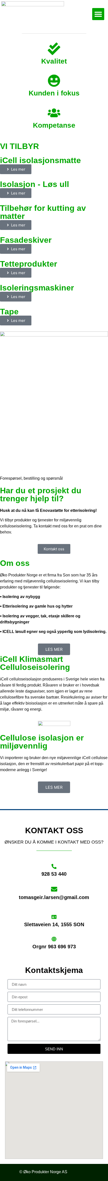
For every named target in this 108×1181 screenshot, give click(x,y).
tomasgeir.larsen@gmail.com (54, 897)
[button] (98, 14)
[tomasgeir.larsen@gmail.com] (54, 889)
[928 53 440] (54, 866)
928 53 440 (54, 874)
